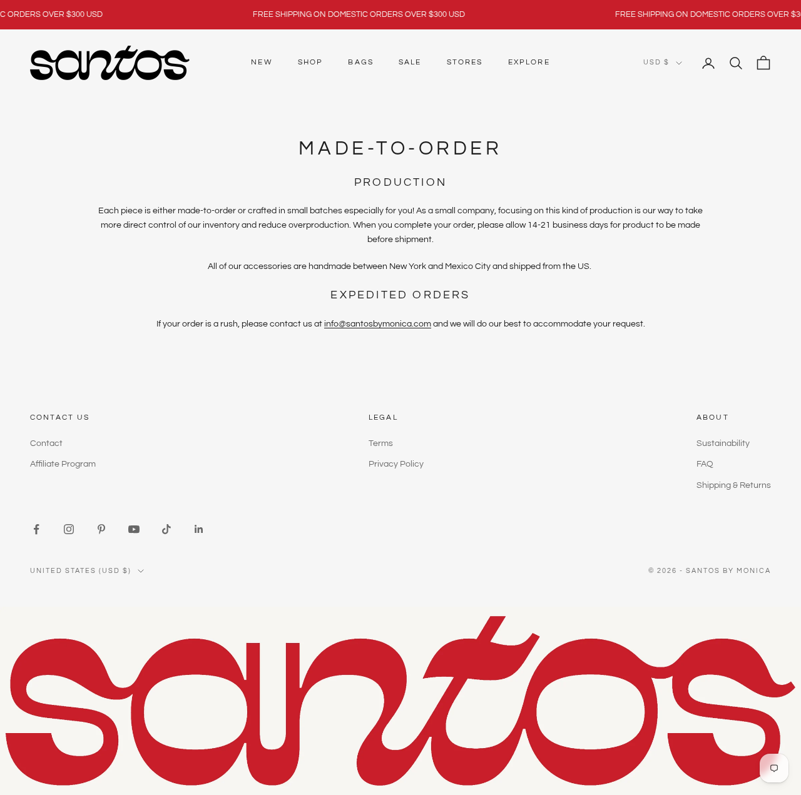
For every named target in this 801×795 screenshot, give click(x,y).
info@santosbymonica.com (377, 324)
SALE (410, 62)
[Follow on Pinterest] (101, 529)
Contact (46, 443)
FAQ (704, 464)
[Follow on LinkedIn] (199, 529)
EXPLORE (529, 62)
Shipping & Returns (733, 485)
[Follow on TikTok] (166, 529)
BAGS (361, 62)
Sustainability (723, 443)
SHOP (311, 62)
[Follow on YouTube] (134, 529)
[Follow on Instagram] (69, 529)
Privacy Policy (396, 464)
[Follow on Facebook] (36, 529)
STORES (465, 62)
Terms (381, 443)
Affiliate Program (63, 464)
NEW (261, 62)
